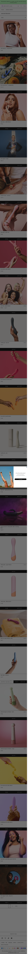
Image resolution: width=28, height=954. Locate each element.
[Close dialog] (26, 467)
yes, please (20, 479)
